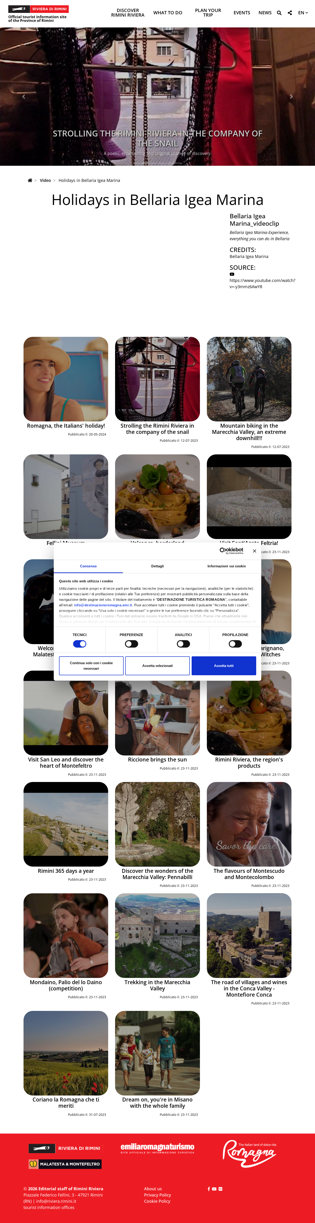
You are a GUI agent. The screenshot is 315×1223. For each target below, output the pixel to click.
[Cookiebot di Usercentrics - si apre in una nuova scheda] (223, 551)
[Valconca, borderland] (157, 496)
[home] (30, 180)
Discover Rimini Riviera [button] (127, 13)
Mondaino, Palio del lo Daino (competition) (66, 985)
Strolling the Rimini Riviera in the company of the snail (157, 429)
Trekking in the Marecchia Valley (157, 985)
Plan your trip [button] (208, 13)
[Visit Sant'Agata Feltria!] (249, 496)
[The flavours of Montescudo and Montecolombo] (249, 824)
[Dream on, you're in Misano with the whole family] (157, 1053)
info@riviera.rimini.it (56, 1201)
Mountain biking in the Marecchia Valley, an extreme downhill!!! (157, 138)
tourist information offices (49, 1207)
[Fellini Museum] (66, 496)
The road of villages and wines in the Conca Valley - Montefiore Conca (249, 988)
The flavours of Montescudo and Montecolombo (249, 874)
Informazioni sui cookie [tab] (227, 566)
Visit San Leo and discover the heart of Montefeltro (66, 762)
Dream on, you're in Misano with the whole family (157, 1102)
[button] (279, 14)
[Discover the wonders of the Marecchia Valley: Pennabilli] (157, 824)
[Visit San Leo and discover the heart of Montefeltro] (66, 713)
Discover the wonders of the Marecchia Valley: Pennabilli (157, 874)
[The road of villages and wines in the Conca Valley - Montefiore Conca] (249, 935)
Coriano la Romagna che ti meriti (66, 1102)
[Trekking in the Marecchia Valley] (157, 935)
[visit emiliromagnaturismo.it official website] (157, 1149)
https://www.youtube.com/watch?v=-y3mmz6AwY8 (262, 283)
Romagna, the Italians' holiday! (66, 426)
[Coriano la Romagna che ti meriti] (66, 1053)
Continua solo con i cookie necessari (91, 665)
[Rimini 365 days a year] (66, 824)
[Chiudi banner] (254, 551)
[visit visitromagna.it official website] (249, 1154)
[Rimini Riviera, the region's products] (249, 713)
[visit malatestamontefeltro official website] (66, 1167)
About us (153, 1188)
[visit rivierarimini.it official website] (66, 1145)
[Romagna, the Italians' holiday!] (66, 379)
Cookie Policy (157, 1201)
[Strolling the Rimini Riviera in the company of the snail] (157, 379)
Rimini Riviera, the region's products (249, 762)
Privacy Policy (157, 1195)
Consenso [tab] (88, 566)
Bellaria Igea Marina (249, 256)
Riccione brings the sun (157, 759)
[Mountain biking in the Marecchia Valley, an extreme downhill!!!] (249, 379)
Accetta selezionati (157, 666)
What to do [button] (167, 13)
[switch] (131, 644)
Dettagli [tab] (157, 566)
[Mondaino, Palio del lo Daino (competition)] (66, 935)
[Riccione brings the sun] (157, 713)
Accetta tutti (224, 666)
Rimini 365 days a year (66, 871)
